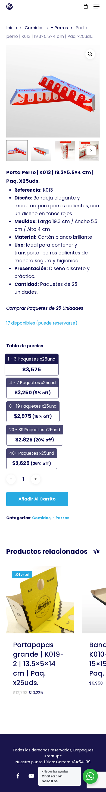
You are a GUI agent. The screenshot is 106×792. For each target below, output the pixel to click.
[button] (96, 6)
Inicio (11, 28)
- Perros (59, 28)
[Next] (91, 150)
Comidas (34, 28)
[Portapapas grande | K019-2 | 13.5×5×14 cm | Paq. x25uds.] (40, 599)
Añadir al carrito (37, 499)
